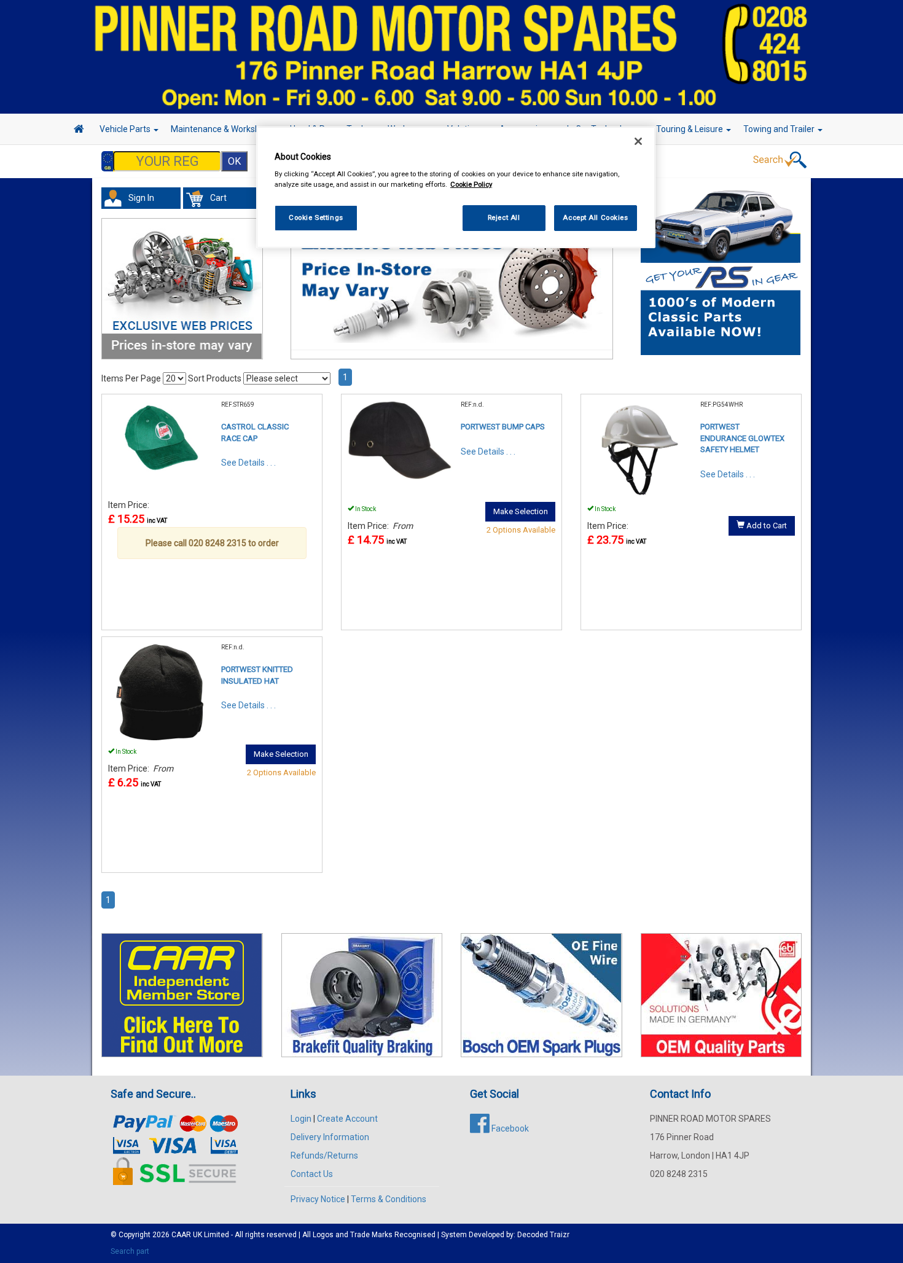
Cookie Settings (316, 217)
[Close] (638, 141)
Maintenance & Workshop (221, 129)
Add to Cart (766, 525)
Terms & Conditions (388, 1199)
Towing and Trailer (779, 129)
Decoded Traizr (543, 1234)
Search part (130, 1251)
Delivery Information (330, 1137)
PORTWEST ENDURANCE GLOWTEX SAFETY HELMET (742, 438)
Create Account (347, 1119)
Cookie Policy (471, 184)
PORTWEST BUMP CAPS (503, 426)
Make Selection (520, 511)
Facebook (509, 1128)
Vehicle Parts (126, 129)
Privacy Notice (318, 1199)
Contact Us (312, 1174)
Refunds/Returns (324, 1155)
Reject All (504, 217)
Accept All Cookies (595, 217)
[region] (455, 188)
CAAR (181, 1234)
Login (301, 1119)
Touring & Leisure (690, 129)
